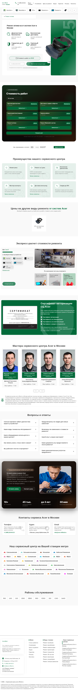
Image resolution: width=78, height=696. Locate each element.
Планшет (57, 10)
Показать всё (39, 133)
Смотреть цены (28, 489)
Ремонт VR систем (48, 654)
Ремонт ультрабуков (49, 659)
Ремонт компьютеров (49, 647)
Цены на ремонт (47, 3)
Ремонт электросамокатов (50, 661)
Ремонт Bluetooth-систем (48, 123)
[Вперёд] (74, 10)
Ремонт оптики (11, 123)
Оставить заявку (14, 489)
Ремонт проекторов (48, 649)
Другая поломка (59, 147)
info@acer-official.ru (60, 532)
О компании (38, 3)
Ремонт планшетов (48, 652)
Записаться (22, 108)
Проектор (44, 10)
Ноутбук (8, 10)
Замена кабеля (45, 113)
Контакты (73, 3)
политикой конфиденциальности (30, 67)
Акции (55, 3)
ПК (33, 10)
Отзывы (67, 3)
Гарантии (60, 3)
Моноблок (21, 10)
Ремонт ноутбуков (48, 642)
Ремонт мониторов (48, 657)
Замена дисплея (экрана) (14, 113)
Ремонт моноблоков (49, 645)
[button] (36, 391)
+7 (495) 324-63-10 (21, 3)
